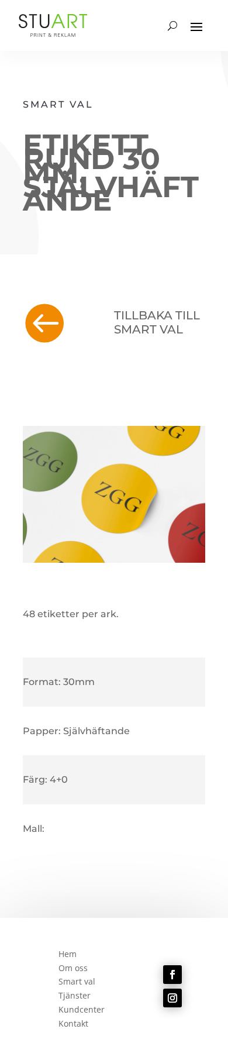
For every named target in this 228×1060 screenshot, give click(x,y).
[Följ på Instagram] (172, 998)
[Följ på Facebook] (172, 974)
